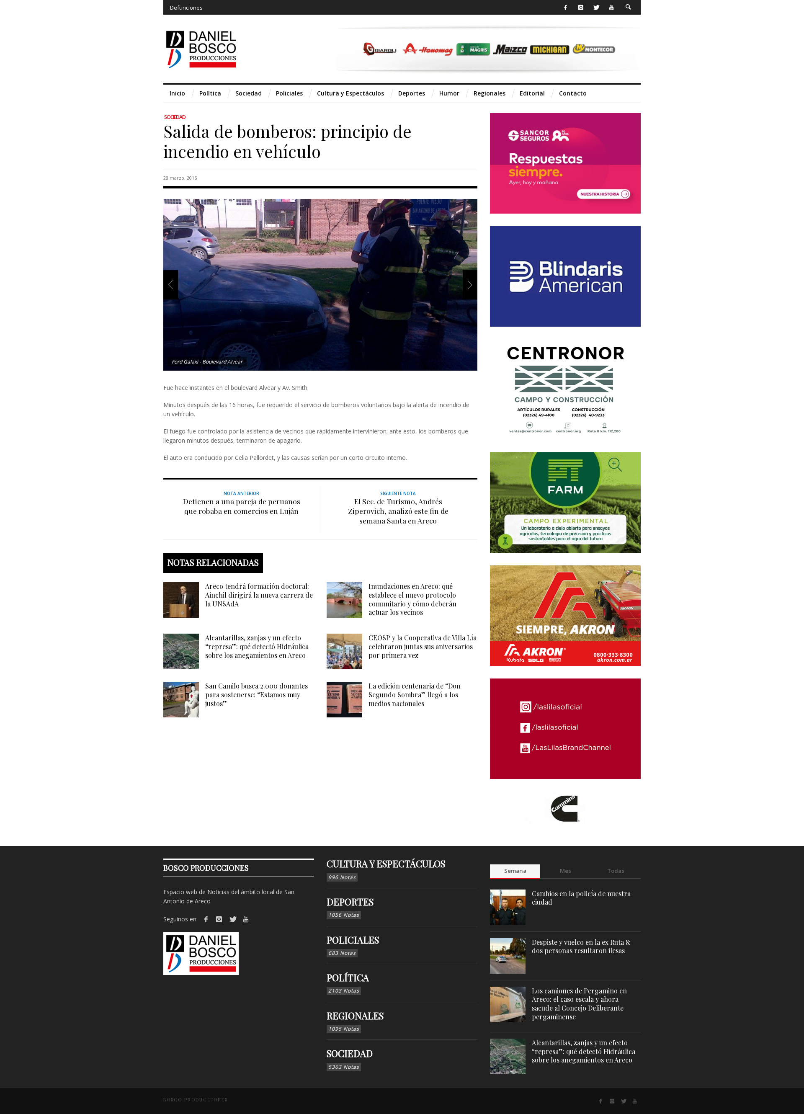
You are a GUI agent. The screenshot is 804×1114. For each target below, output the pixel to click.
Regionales (355, 1016)
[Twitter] (596, 7)
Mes (565, 870)
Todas (615, 870)
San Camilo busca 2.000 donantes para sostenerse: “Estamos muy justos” (256, 694)
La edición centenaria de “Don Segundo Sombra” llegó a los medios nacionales (414, 694)
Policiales (353, 940)
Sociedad (175, 117)
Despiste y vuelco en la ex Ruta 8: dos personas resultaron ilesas (581, 946)
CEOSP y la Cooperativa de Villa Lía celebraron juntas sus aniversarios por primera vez (422, 646)
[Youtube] (611, 7)
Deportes (350, 902)
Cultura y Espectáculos (386, 864)
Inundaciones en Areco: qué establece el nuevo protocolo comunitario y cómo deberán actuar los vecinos (412, 599)
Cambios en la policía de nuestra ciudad (581, 898)
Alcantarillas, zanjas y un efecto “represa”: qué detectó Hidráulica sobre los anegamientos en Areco (257, 646)
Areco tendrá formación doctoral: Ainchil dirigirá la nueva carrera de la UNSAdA (259, 595)
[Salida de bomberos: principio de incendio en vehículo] (320, 284)
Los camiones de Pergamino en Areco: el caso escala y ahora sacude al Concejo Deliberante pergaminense (579, 1003)
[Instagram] (580, 7)
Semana (515, 870)
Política (348, 977)
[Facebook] (565, 7)
